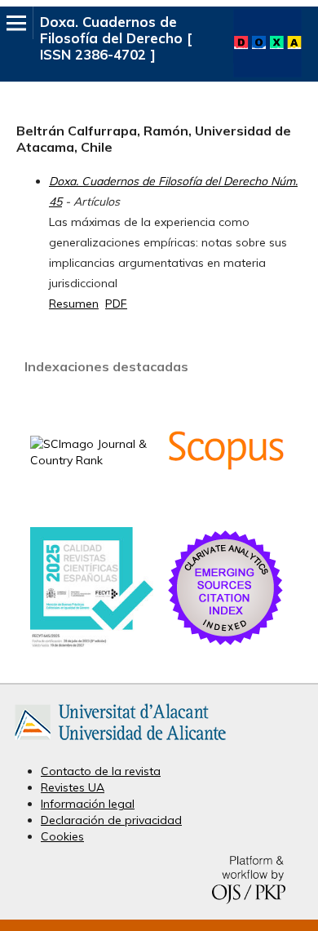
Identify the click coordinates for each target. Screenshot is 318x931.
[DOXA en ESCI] (226, 644)
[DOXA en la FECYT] (91, 643)
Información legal (88, 803)
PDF (116, 303)
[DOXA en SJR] (91, 460)
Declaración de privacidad (111, 820)
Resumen (74, 303)
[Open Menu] (16, 23)
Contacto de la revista (101, 771)
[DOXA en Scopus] (226, 506)
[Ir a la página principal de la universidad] (120, 743)
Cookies (62, 836)
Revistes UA (72, 787)
